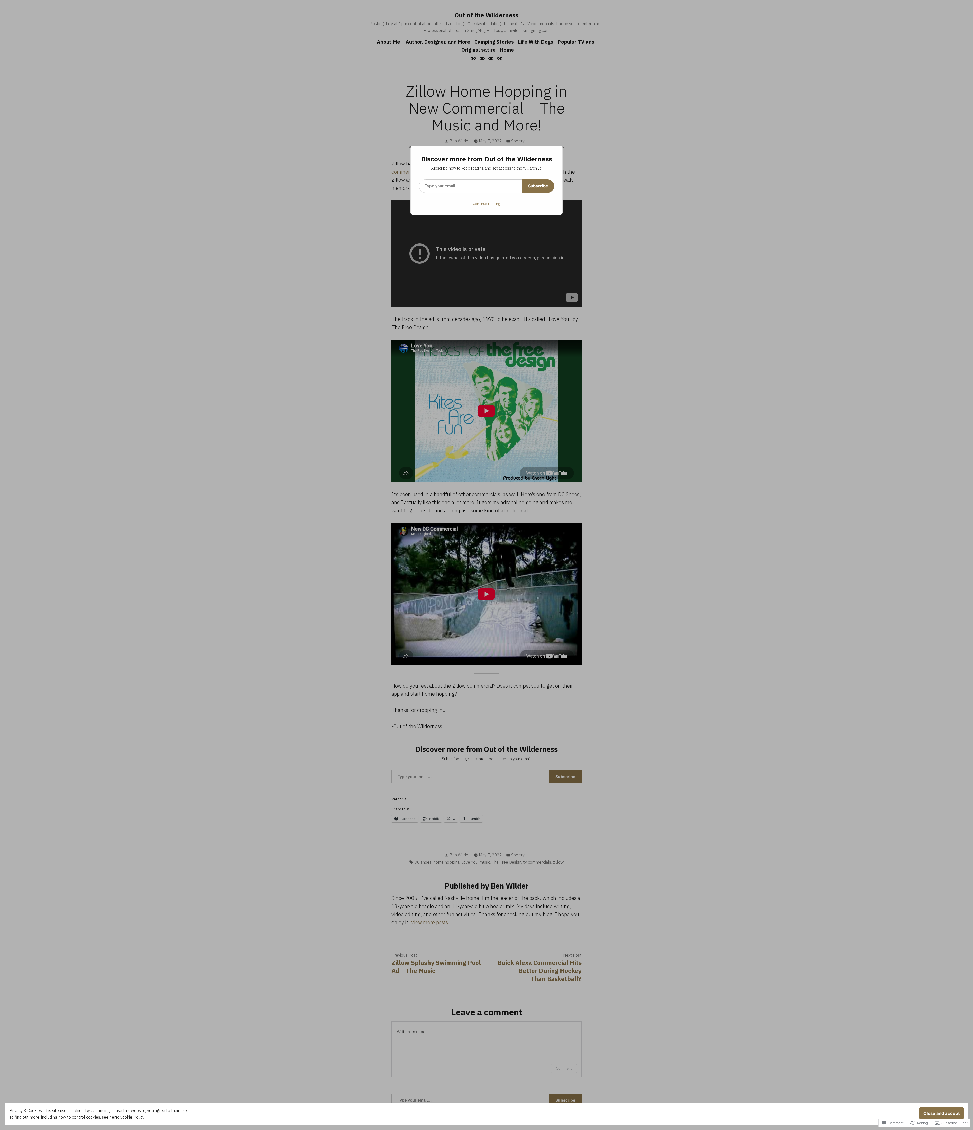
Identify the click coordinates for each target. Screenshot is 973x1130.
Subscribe (538, 186)
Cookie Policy (132, 1117)
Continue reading (486, 203)
